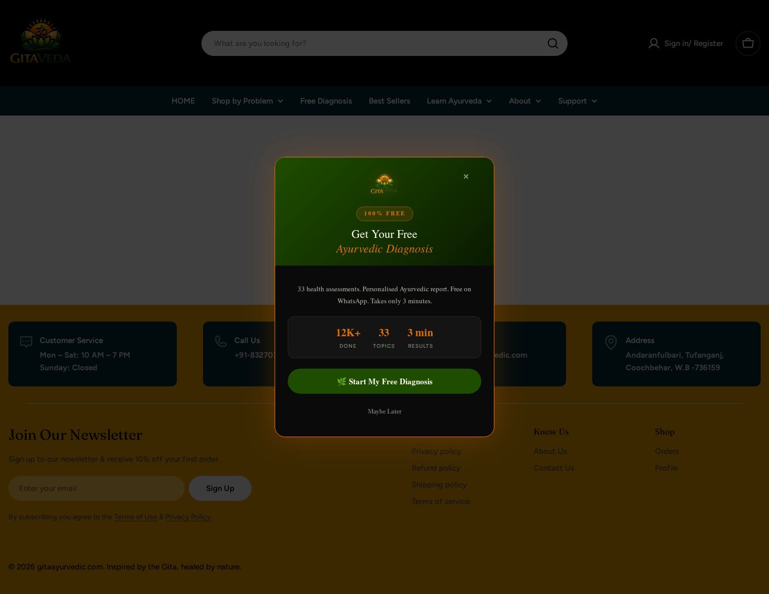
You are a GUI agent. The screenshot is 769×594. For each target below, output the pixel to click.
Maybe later (385, 411)
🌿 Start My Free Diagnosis (385, 381)
